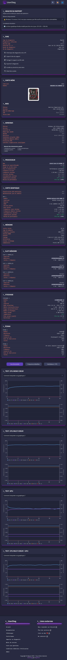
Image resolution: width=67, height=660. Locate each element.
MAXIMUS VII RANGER (56, 85)
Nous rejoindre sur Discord (46, 627)
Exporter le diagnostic (12, 64)
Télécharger (9, 633)
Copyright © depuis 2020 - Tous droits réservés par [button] (33, 656)
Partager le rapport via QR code (15, 60)
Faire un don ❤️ (43, 633)
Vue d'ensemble (14, 364)
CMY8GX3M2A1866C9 (57, 258)
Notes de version (11, 642)
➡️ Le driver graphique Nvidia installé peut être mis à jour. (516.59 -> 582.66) (25, 26)
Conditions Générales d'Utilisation (17, 648)
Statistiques (10, 636)
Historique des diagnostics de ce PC (16, 53)
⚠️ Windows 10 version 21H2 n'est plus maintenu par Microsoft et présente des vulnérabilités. (30, 19)
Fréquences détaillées (33, 364)
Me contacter (42, 636)
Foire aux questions (12, 645)
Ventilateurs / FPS (52, 364)
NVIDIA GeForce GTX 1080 (54, 198)
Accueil (8, 627)
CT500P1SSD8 (58, 300)
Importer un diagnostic (13, 639)
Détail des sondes (11, 71)
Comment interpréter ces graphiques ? (14, 375)
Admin (7, 652)
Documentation (10, 630)
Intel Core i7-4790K (56, 163)
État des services (43, 630)
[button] (33, 56)
